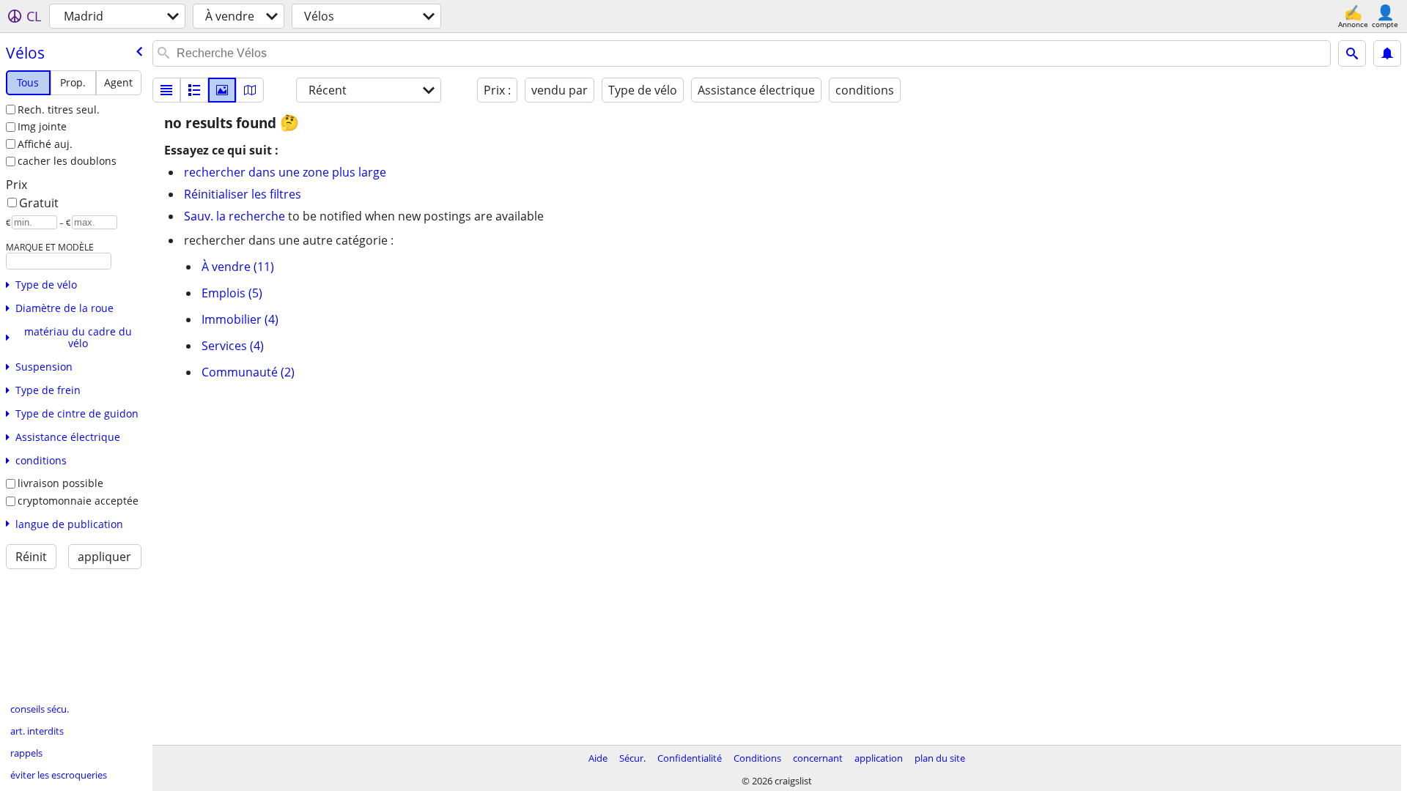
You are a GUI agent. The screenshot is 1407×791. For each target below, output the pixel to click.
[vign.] (194, 90)
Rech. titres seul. (59, 109)
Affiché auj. (45, 144)
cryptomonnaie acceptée (78, 501)
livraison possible (60, 483)
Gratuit (39, 203)
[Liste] (166, 90)
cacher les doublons (67, 161)
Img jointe (42, 126)
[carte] (250, 90)
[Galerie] (222, 90)
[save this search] (1387, 53)
